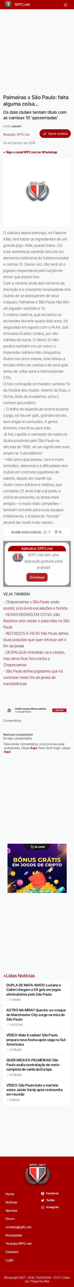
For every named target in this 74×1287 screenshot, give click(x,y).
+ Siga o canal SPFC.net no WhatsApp (30, 152)
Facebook (52, 1193)
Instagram (52, 1207)
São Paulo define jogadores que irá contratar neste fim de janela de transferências (33, 677)
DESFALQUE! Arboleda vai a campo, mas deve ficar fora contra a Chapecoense (34, 658)
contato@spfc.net (18, 1227)
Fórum (10, 1219)
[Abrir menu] (65, 4)
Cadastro (12, 1252)
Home (10, 1194)
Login (9, 1260)
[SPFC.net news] (37, 710)
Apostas (11, 1210)
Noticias (11, 1202)
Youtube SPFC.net (18, 1243)
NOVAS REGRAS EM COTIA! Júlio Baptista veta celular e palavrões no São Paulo (36, 620)
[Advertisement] (37, 49)
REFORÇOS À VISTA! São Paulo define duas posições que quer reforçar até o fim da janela (35, 639)
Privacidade (14, 1235)
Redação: (16, 134)
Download (37, 577)
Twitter (50, 1200)
